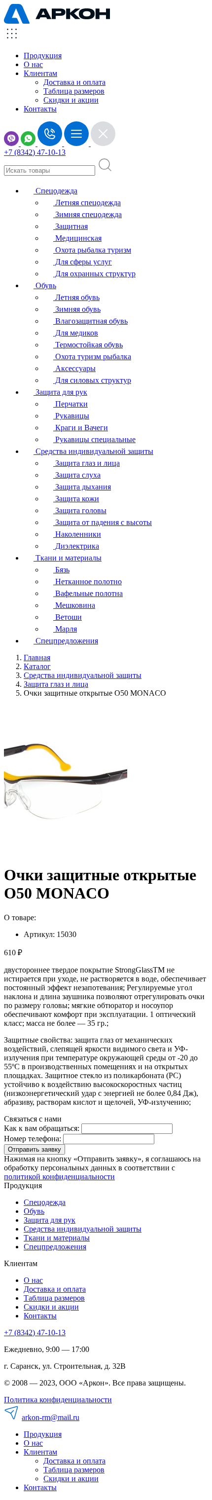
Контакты (40, 109)
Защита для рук (60, 392)
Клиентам (40, 1452)
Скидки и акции (71, 100)
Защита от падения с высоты (102, 522)
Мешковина (74, 605)
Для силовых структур (92, 380)
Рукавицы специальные (94, 439)
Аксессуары (74, 368)
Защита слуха (77, 475)
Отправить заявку (34, 1149)
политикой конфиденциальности (59, 1176)
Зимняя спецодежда (87, 214)
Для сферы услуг (82, 262)
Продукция (43, 55)
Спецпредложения (66, 641)
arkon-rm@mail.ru (50, 1417)
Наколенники (77, 534)
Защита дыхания (82, 487)
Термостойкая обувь (88, 344)
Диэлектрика (76, 546)
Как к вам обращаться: (41, 1128)
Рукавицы (71, 416)
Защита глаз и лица (86, 463)
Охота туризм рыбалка (92, 356)
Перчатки (70, 404)
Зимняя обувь (77, 309)
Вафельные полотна (88, 593)
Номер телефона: (32, 1138)
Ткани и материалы (68, 558)
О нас (33, 64)
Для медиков (75, 333)
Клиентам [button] (40, 73)
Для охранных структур (94, 273)
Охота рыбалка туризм (92, 250)
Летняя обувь (76, 297)
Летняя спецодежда (87, 202)
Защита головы (79, 510)
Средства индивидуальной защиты (93, 451)
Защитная (70, 226)
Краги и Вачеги (80, 427)
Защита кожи (76, 498)
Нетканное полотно (87, 581)
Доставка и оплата (74, 82)
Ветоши (67, 617)
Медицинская (77, 238)
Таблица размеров (74, 91)
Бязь (61, 569)
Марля (65, 629)
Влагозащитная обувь (90, 321)
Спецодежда (55, 191)
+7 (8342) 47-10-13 (35, 152)
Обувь (45, 285)
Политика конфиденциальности (58, 1399)
